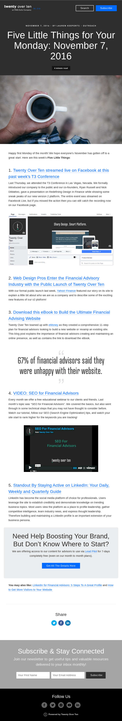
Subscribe (106, 8)
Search (84, 8)
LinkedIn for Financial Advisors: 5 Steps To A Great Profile (67, 585)
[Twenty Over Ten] (17, 8)
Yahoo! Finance (66, 290)
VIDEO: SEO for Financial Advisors (46, 393)
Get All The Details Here (61, 565)
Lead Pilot (91, 551)
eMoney (53, 324)
